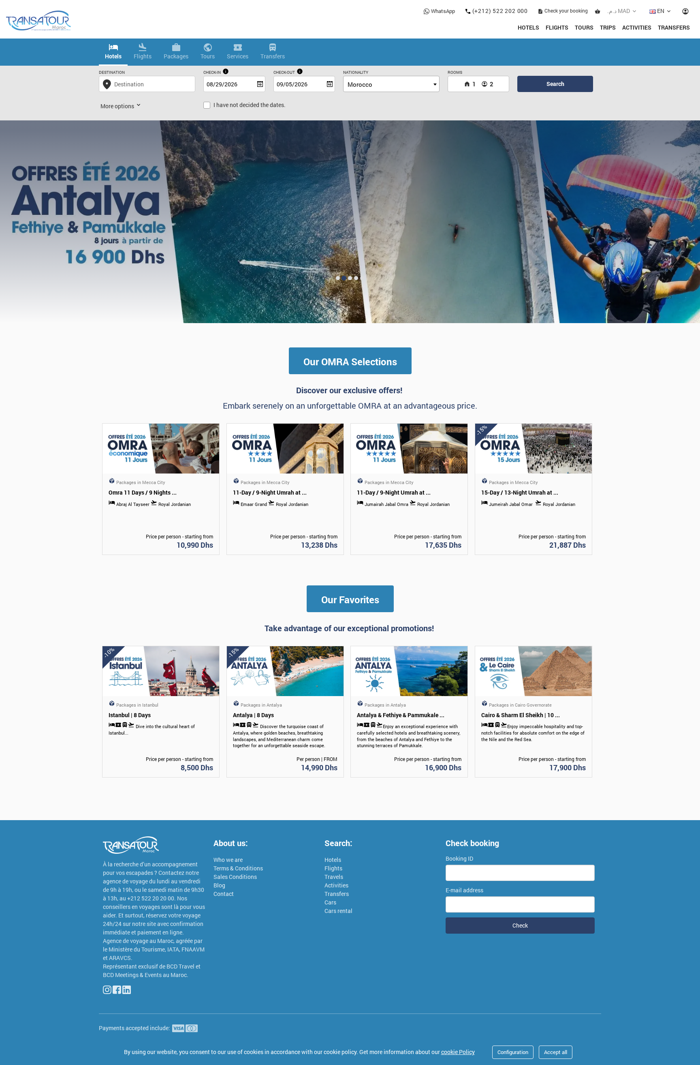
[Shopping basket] (597, 10)
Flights (557, 27)
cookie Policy (458, 1052)
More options (117, 106)
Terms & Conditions (238, 868)
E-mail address (464, 890)
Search (555, 84)
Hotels (528, 27)
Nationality (355, 72)
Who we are (228, 860)
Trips (608, 27)
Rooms (455, 72)
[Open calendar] (260, 84)
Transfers (674, 27)
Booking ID (459, 858)
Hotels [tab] (113, 56)
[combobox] (391, 84)
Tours (584, 27)
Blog (219, 885)
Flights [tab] (143, 56)
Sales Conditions (235, 877)
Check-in (212, 72)
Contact (223, 894)
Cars (330, 902)
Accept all (555, 1052)
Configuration (512, 1052)
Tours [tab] (208, 56)
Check (520, 925)
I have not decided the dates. (249, 105)
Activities (636, 27)
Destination (112, 72)
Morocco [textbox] (360, 84)
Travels (333, 877)
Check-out (284, 72)
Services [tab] (237, 56)
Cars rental (338, 911)
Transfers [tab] (272, 56)
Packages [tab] (176, 56)
